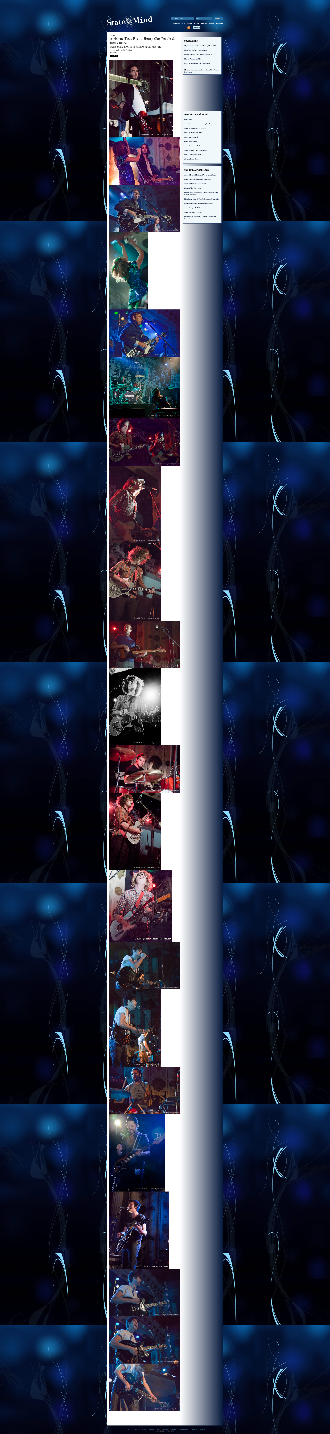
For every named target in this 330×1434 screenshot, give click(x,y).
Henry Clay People (212, 70)
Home (129, 1429)
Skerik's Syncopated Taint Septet (197, 179)
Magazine (194, 1429)
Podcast (165, 1429)
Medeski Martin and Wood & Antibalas (200, 175)
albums (189, 23)
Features (136, 1429)
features (176, 23)
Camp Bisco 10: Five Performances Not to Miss (201, 199)
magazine (219, 23)
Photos (151, 1429)
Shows (144, 1429)
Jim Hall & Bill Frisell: (198, 203)
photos (211, 23)
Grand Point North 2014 (194, 128)
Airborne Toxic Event (198, 70)
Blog (158, 1429)
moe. (188, 119)
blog (183, 23)
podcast (204, 23)
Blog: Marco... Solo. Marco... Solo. (195, 50)
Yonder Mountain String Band (197, 124)
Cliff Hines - (195, 184)
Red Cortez (188, 72)
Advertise (173, 1429)
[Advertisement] (165, 6)
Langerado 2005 (192, 208)
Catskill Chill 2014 (193, 133)
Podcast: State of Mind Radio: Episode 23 (198, 54)
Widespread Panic (192, 154)
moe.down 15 (191, 137)
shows (196, 23)
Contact (202, 1429)
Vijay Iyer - (192, 188)
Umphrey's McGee (193, 146)
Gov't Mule (190, 141)
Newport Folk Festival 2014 (195, 150)
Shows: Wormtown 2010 (192, 59)
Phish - (191, 159)
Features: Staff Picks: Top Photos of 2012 (197, 63)
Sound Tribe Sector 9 (193, 212)
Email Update (183, 1429)
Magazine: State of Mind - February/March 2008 (200, 46)
